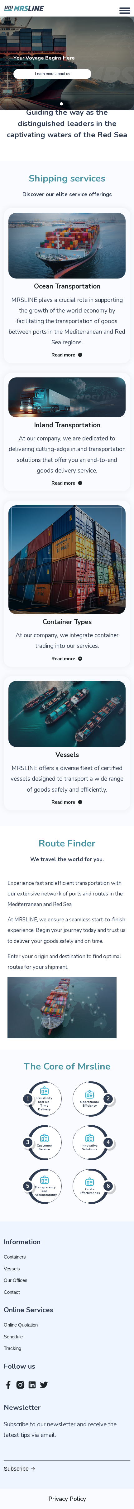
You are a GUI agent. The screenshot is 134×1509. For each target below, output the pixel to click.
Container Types (67, 622)
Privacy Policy (67, 1499)
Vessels (67, 754)
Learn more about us (52, 74)
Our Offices (15, 1280)
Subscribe (17, 1469)
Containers (15, 1256)
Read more (63, 354)
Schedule (13, 1336)
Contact (12, 1292)
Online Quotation (21, 1324)
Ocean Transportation (67, 286)
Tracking (12, 1348)
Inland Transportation (67, 425)
